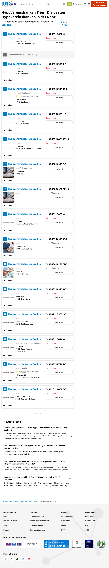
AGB (87, 525)
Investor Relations (10, 521)
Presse (6, 530)
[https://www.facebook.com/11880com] (5, 559)
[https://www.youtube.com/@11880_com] (28, 559)
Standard (6, 24)
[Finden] (69, 4)
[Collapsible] (70, 429)
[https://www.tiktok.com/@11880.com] (17, 559)
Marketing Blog (67, 517)
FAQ (63, 530)
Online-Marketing (36, 525)
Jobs (5, 525)
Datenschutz (90, 521)
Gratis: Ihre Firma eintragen (99, 3)
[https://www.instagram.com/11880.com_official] (11, 559)
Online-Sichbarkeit (37, 517)
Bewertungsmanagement (39, 521)
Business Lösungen (37, 530)
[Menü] (89, 4)
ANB (87, 530)
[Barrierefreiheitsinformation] (86, 3)
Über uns (6, 517)
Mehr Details (59, 42)
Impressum (89, 517)
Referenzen (65, 521)
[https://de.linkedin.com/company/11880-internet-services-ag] (23, 559)
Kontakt (64, 525)
